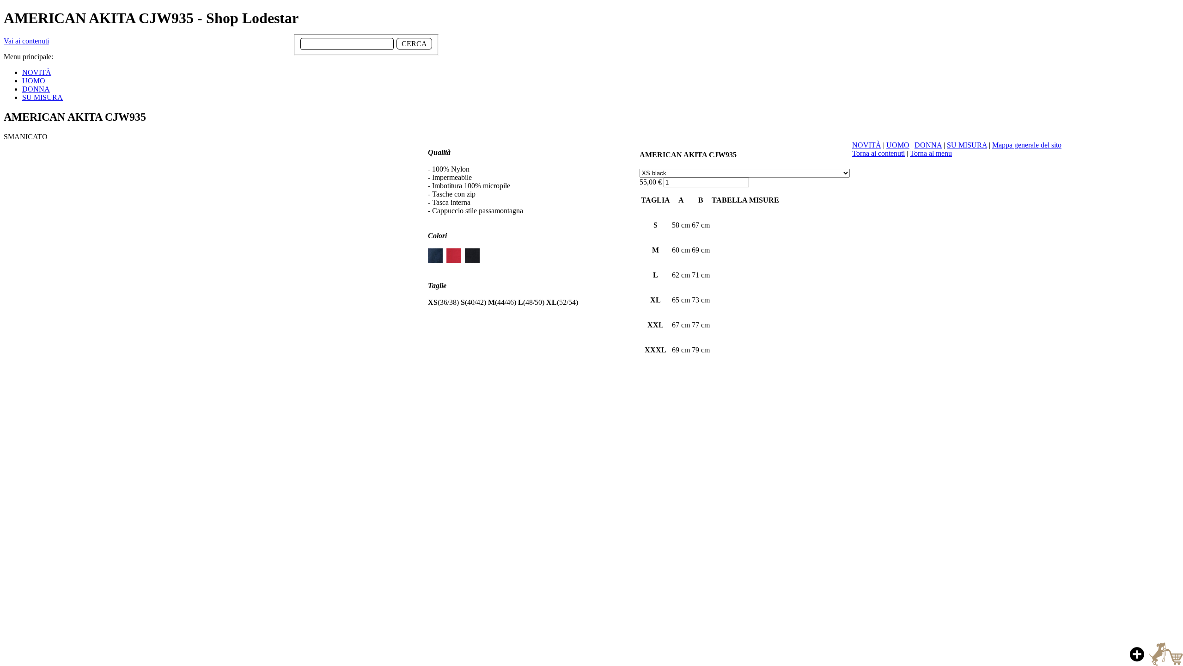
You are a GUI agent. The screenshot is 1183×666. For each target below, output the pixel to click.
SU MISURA (967, 145)
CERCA (414, 44)
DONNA (928, 145)
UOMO (897, 145)
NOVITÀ (866, 145)
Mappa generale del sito (1026, 145)
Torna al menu (931, 153)
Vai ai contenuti (26, 41)
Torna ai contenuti (878, 153)
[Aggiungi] (1155, 654)
